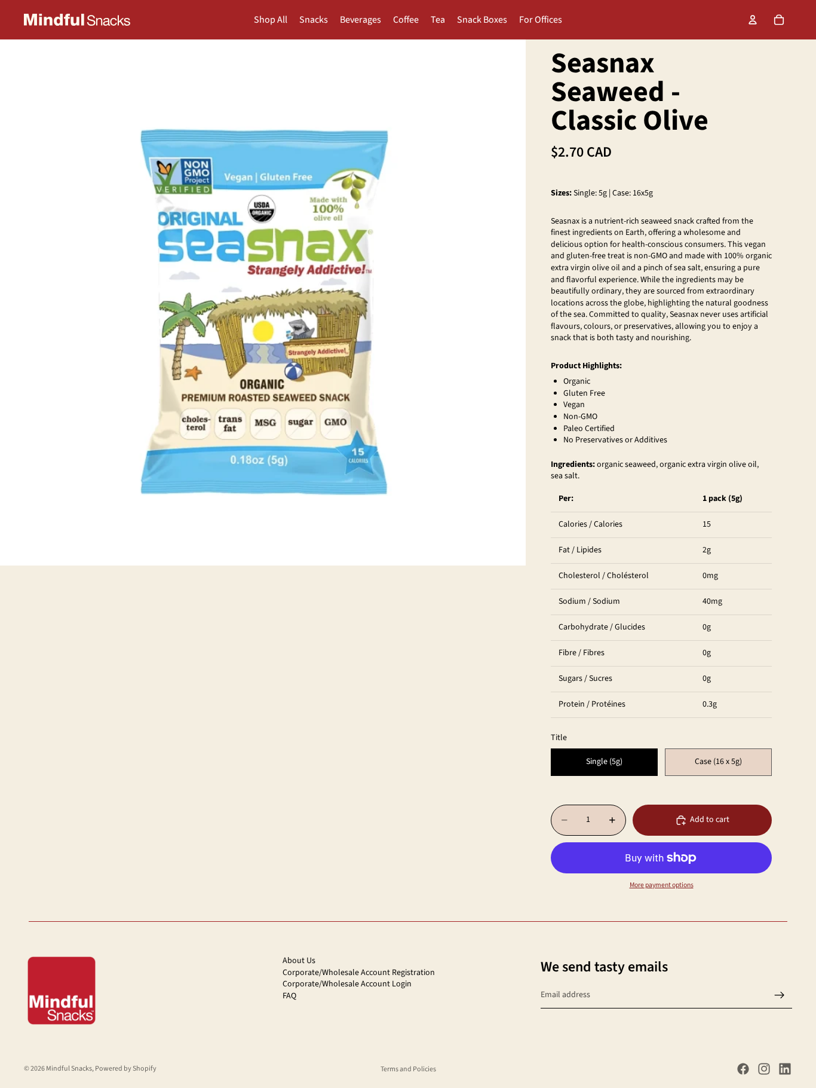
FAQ (289, 996)
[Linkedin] (785, 1069)
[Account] (753, 20)
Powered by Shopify (126, 1068)
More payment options (662, 885)
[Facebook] (743, 1069)
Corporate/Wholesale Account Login (347, 984)
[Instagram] (764, 1069)
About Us (299, 961)
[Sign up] (779, 995)
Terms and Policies (408, 1069)
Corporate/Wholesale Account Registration (359, 973)
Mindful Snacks (69, 1068)
